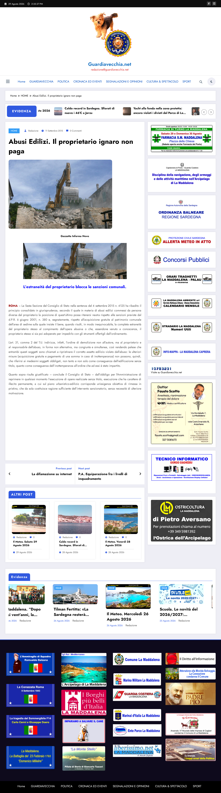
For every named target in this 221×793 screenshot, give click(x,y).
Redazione (33, 130)
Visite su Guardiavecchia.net (166, 372)
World (130, 588)
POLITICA (63, 81)
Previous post (64, 468)
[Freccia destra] (211, 112)
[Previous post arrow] (10, 474)
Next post (84, 468)
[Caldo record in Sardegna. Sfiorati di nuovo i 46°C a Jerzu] (75, 519)
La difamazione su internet (52, 474)
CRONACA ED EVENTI (87, 81)
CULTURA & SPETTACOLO (162, 81)
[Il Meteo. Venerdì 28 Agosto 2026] (121, 519)
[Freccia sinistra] (204, 112)
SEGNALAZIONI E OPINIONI (124, 81)
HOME (14, 130)
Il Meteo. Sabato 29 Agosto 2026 (25, 543)
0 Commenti (76, 130)
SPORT (186, 81)
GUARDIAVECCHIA (41, 81)
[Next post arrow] (140, 474)
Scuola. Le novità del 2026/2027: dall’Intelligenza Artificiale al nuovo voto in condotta (82, 611)
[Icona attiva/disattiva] (7, 81)
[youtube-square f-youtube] (214, 4)
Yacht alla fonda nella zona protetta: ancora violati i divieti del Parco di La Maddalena (135, 111)
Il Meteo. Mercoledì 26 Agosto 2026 (31, 616)
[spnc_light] (211, 81)
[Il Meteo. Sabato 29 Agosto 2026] (29, 519)
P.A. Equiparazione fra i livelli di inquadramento (102, 476)
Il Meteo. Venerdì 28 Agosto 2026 (117, 543)
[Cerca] (201, 82)
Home (21, 81)
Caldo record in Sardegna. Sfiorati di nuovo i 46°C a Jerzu (66, 110)
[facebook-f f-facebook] (209, 4)
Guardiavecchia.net (109, 64)
